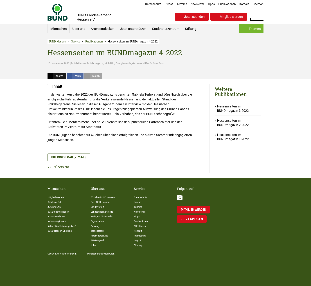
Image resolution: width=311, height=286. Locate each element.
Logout (137, 240)
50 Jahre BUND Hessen (103, 197)
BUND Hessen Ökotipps (60, 230)
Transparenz (97, 230)
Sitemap (258, 4)
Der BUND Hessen (100, 202)
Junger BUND (54, 207)
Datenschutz (153, 4)
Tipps (211, 4)
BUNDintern (140, 226)
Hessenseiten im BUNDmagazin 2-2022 (233, 123)
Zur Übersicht (59, 167)
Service (75, 41)
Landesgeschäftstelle (102, 211)
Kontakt (244, 4)
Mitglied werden (231, 17)
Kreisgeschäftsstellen (102, 216)
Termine (182, 4)
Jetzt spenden (194, 17)
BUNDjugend (97, 240)
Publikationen (227, 4)
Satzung (95, 226)
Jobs (93, 245)
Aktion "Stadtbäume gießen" (62, 226)
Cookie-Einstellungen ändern (62, 253)
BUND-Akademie (56, 216)
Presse (169, 4)
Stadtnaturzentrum (165, 29)
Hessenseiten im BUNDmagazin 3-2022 (233, 108)
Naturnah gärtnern (57, 221)
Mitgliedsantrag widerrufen (100, 253)
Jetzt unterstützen (133, 29)
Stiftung (190, 29)
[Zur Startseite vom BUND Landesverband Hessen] (58, 12)
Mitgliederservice (99, 235)
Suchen (260, 16)
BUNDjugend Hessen (58, 211)
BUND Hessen (57, 41)
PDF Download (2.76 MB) (69, 157)
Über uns (78, 29)
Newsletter (197, 4)
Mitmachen (58, 29)
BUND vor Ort (54, 202)
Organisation (97, 221)
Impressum (140, 235)
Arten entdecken (102, 29)
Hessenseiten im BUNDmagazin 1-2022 (233, 137)
